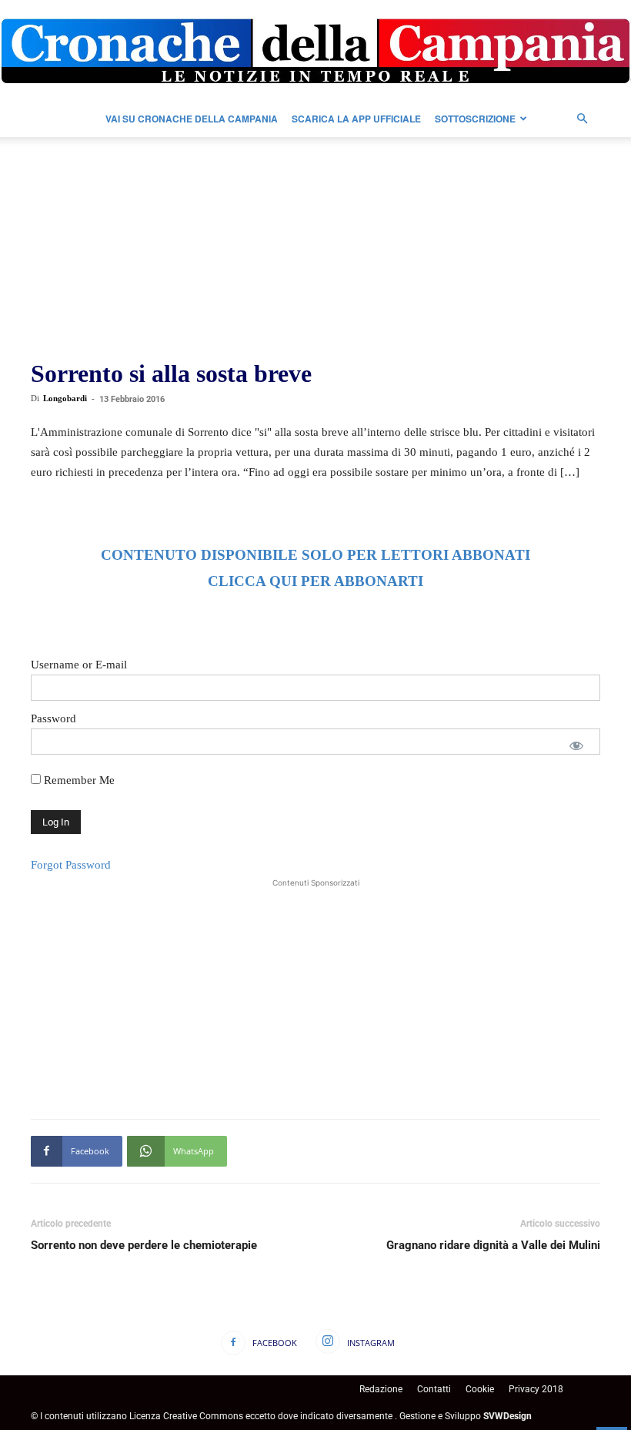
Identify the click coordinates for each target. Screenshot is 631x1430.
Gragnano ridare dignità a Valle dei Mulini (493, 1245)
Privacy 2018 (536, 1389)
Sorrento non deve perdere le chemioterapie (144, 1245)
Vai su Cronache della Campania (191, 119)
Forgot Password (71, 865)
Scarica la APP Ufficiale (356, 119)
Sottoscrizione (475, 119)
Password (53, 718)
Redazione (380, 1389)
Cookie (480, 1389)
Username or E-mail (79, 664)
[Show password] (576, 745)
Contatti (434, 1389)
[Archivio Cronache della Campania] (315, 51)
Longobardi (65, 398)
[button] (581, 119)
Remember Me (78, 780)
